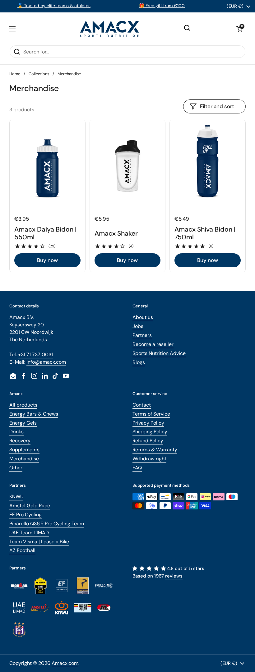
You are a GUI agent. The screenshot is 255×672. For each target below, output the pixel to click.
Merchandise (24, 458)
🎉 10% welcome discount (90, 5)
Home (14, 73)
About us (142, 317)
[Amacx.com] (110, 29)
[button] (239, 29)
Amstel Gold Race (29, 505)
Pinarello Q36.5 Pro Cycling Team (46, 523)
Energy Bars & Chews (33, 414)
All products (23, 405)
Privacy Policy (148, 423)
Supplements (24, 449)
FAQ (137, 467)
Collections (39, 73)
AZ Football (22, 550)
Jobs (137, 326)
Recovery (19, 440)
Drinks (16, 431)
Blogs (138, 362)
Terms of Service (151, 414)
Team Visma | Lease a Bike (39, 541)
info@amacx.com (46, 362)
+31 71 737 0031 (35, 354)
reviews (174, 576)
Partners (142, 335)
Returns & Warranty (154, 449)
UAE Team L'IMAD (29, 532)
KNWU (16, 496)
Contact (141, 405)
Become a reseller (153, 344)
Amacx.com (65, 663)
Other (15, 467)
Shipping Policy (149, 431)
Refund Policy (147, 440)
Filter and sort (217, 106)
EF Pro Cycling (25, 514)
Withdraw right (149, 458)
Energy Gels (23, 423)
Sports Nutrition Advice (159, 353)
